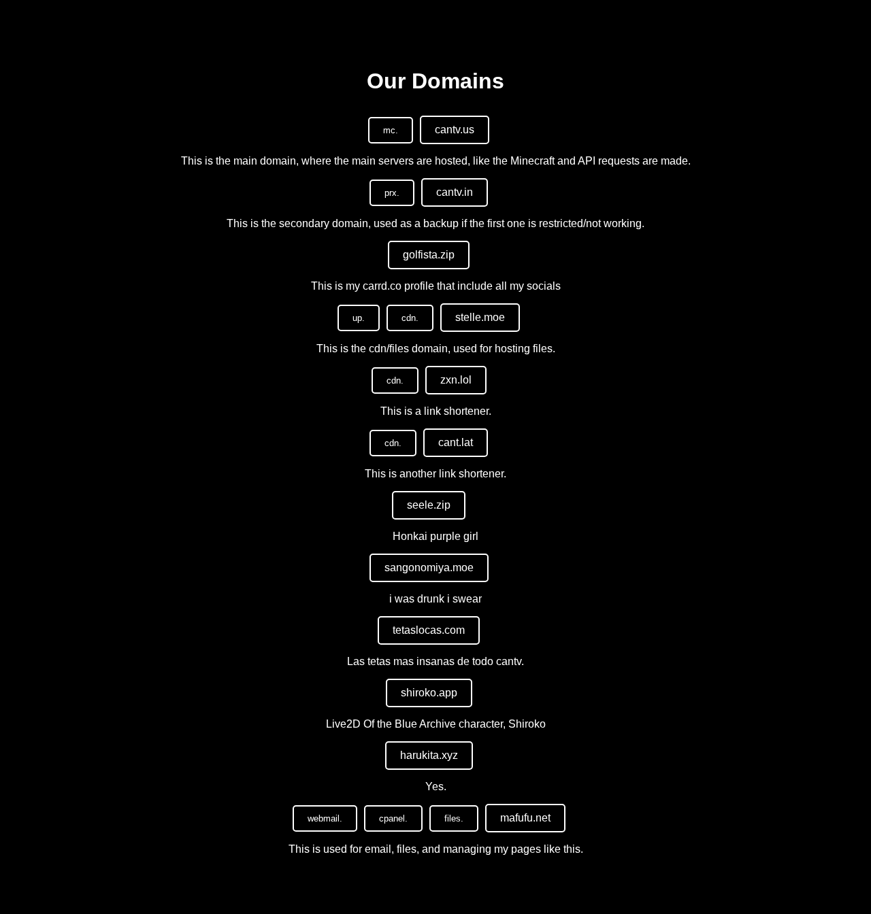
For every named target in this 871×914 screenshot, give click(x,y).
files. (453, 818)
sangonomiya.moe (429, 567)
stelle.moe (480, 317)
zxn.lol (456, 380)
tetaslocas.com (429, 630)
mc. (390, 130)
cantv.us (454, 129)
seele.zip (428, 505)
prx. (391, 193)
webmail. (325, 818)
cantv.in (454, 192)
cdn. (409, 318)
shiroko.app (429, 692)
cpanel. (393, 818)
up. (358, 318)
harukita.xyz (429, 755)
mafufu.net (525, 818)
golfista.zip (429, 254)
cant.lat (455, 442)
